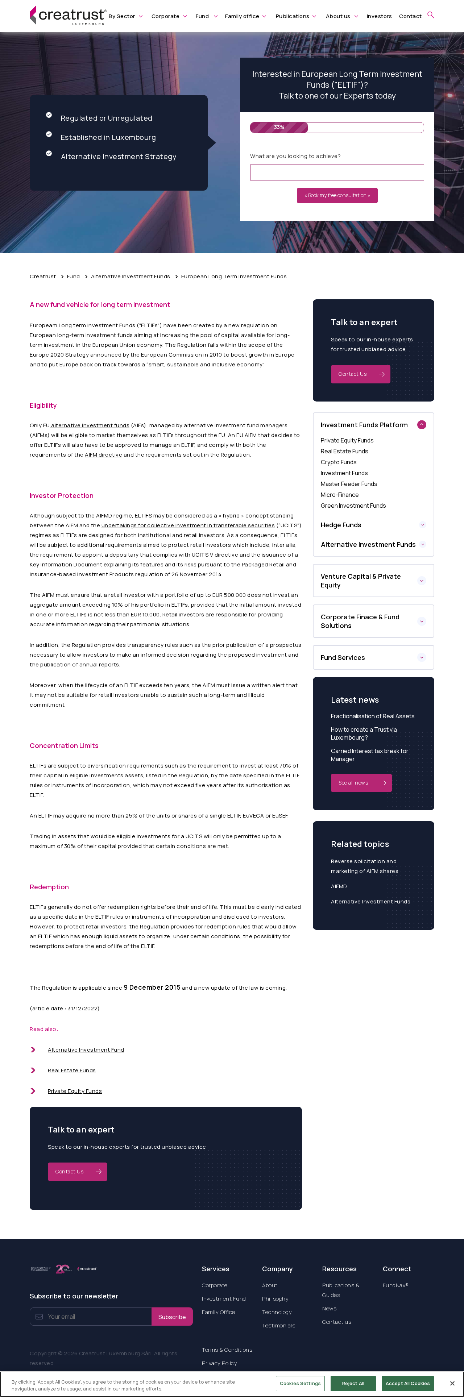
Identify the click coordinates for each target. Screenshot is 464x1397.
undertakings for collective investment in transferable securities (188, 525)
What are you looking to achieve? (295, 156)
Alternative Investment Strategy (119, 156)
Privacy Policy (219, 1363)
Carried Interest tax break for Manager (370, 755)
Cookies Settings (300, 1383)
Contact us (336, 1322)
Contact (410, 16)
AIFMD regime (114, 515)
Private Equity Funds (75, 1091)
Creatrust (43, 276)
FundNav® (396, 1285)
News (329, 1308)
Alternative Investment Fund (86, 1049)
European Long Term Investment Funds (234, 276)
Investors (379, 16)
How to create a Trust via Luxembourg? (364, 733)
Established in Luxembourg (108, 137)
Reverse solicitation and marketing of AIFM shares (364, 866)
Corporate (166, 16)
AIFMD (339, 886)
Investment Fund (224, 1298)
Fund (202, 16)
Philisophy (275, 1298)
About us (338, 16)
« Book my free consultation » (337, 195)
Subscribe (172, 1317)
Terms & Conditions (227, 1350)
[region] (232, 1384)
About (270, 1285)
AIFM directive (103, 454)
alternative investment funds (90, 425)
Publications (293, 16)
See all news (353, 782)
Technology (277, 1312)
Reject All (353, 1383)
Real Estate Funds (72, 1070)
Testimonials (278, 1325)
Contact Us (69, 1171)
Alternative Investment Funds (370, 901)
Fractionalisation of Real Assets (373, 716)
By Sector (122, 16)
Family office (242, 16)
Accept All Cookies (408, 1383)
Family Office (218, 1312)
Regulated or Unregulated (107, 118)
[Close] (452, 1383)
